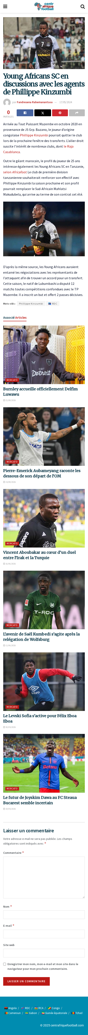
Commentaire (13, 853)
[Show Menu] (5, 6)
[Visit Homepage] (44, 6)
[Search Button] (83, 6)
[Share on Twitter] (42, 112)
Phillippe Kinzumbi (34, 135)
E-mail (9, 925)
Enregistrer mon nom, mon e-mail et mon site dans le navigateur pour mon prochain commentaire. (42, 966)
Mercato (12, 380)
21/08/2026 (10, 400)
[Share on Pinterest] (60, 112)
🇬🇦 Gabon (31, 1013)
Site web (9, 945)
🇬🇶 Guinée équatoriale (54, 1013)
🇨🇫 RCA (38, 1008)
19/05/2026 (10, 808)
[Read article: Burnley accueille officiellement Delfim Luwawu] (44, 355)
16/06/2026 (10, 563)
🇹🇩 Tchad (76, 1013)
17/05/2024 (65, 102)
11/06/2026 (10, 645)
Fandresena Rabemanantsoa (35, 102)
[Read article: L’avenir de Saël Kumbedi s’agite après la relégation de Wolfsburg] (44, 600)
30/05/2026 (10, 727)
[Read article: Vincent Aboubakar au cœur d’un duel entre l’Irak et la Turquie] (44, 518)
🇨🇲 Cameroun (12, 1013)
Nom (7, 906)
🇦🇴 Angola (10, 1008)
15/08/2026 (10, 482)
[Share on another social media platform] (77, 112)
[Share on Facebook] (25, 112)
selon (14, 172)
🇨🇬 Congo (54, 1008)
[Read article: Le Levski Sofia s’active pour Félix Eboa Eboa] (44, 681)
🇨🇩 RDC (52, 303)
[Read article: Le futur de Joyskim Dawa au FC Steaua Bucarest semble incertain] (44, 763)
